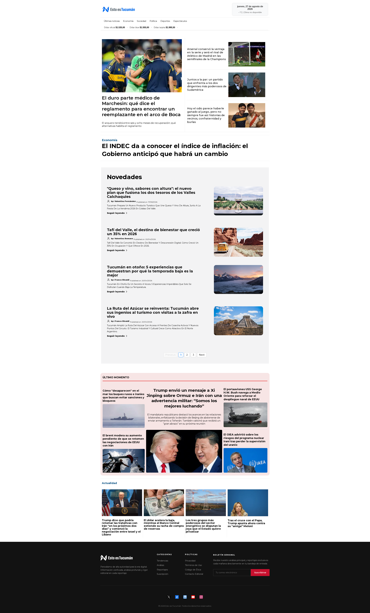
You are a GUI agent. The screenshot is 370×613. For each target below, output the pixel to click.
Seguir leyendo (116, 213)
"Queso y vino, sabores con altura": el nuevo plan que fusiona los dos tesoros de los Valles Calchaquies (151, 192)
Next (202, 354)
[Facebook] (177, 597)
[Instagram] (201, 597)
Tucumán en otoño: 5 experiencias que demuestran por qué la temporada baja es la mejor (150, 271)
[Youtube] (193, 597)
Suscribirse (260, 572)
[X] (169, 597)
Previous (170, 354)
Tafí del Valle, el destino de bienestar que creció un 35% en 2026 (153, 232)
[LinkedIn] (185, 597)
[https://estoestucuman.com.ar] (143, 9)
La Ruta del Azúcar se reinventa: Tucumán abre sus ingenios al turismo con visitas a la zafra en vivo (153, 312)
